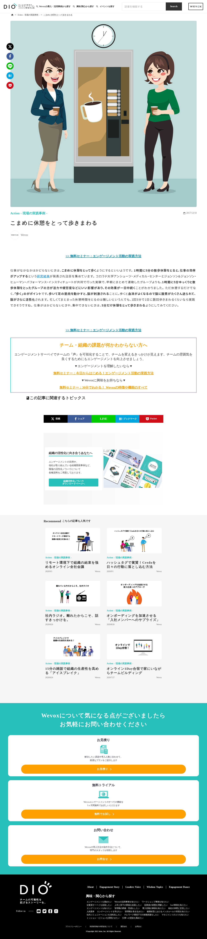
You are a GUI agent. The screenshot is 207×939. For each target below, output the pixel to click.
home (12, 15)
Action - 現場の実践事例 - (28, 15)
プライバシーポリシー (73, 926)
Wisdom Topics (155, 887)
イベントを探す (107, 6)
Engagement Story (110, 887)
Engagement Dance (179, 887)
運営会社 (123, 926)
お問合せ (138, 926)
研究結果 (43, 276)
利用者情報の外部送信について (101, 926)
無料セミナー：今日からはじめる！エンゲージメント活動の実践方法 (103, 373)
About (90, 887)
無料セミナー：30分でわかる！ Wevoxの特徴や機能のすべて (103, 387)
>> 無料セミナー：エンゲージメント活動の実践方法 (103, 256)
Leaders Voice (133, 887)
